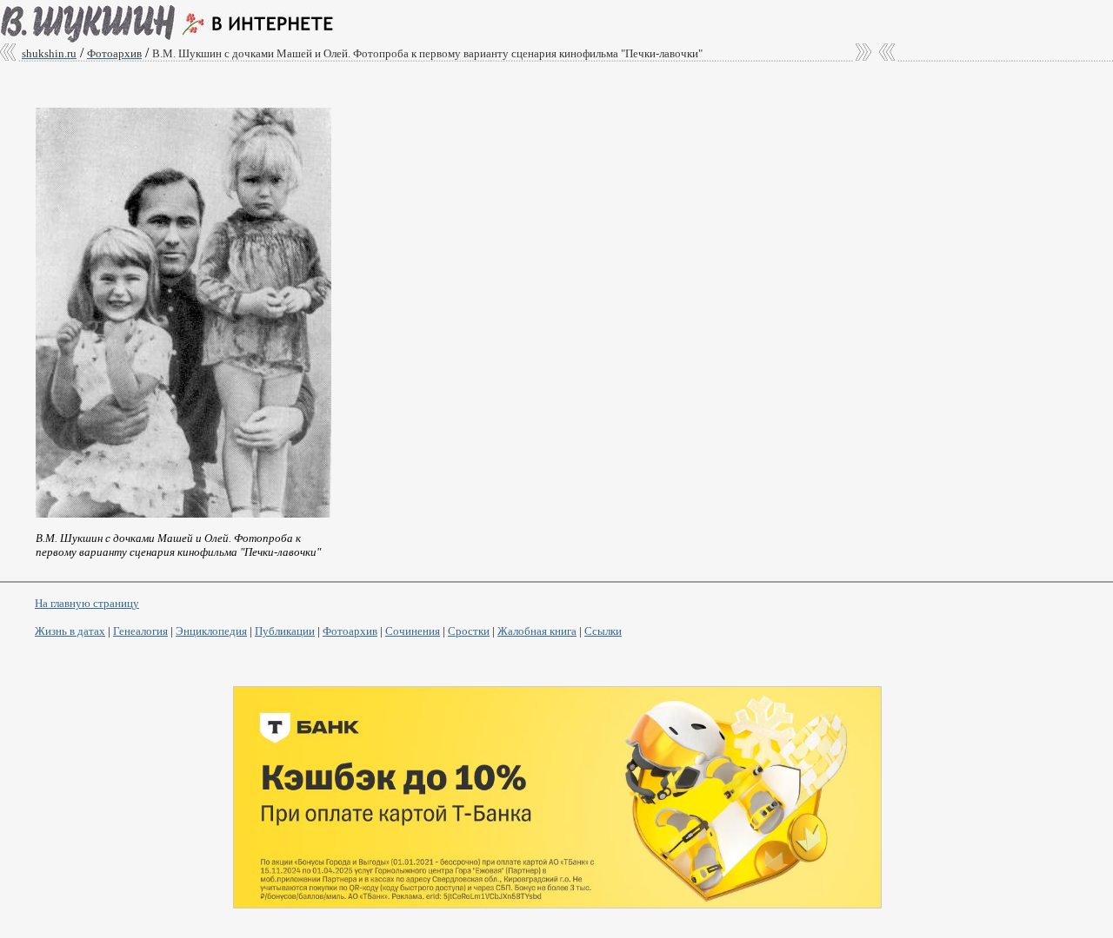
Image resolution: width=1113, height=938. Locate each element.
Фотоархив (350, 630)
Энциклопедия (211, 630)
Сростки (469, 630)
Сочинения (412, 630)
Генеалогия (140, 630)
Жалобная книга (536, 630)
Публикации (285, 630)
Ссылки (603, 630)
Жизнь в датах (70, 630)
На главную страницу (87, 603)
